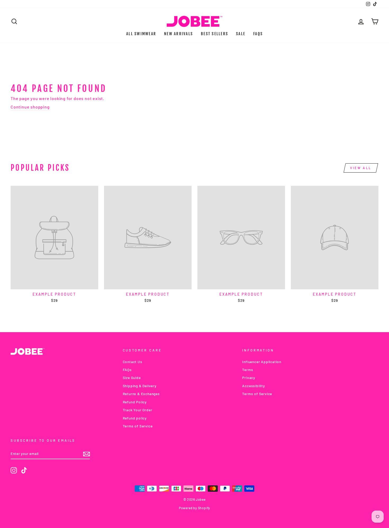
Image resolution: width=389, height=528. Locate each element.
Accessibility (253, 385)
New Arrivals (178, 33)
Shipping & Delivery (139, 385)
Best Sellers (214, 33)
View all (361, 168)
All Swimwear (141, 33)
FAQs (258, 33)
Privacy (248, 377)
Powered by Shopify (194, 508)
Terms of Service (138, 426)
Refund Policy (135, 402)
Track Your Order (137, 410)
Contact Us (132, 361)
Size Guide (132, 377)
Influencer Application (261, 361)
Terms (247, 369)
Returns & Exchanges (141, 393)
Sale (240, 33)
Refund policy (135, 418)
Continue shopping (30, 106)
